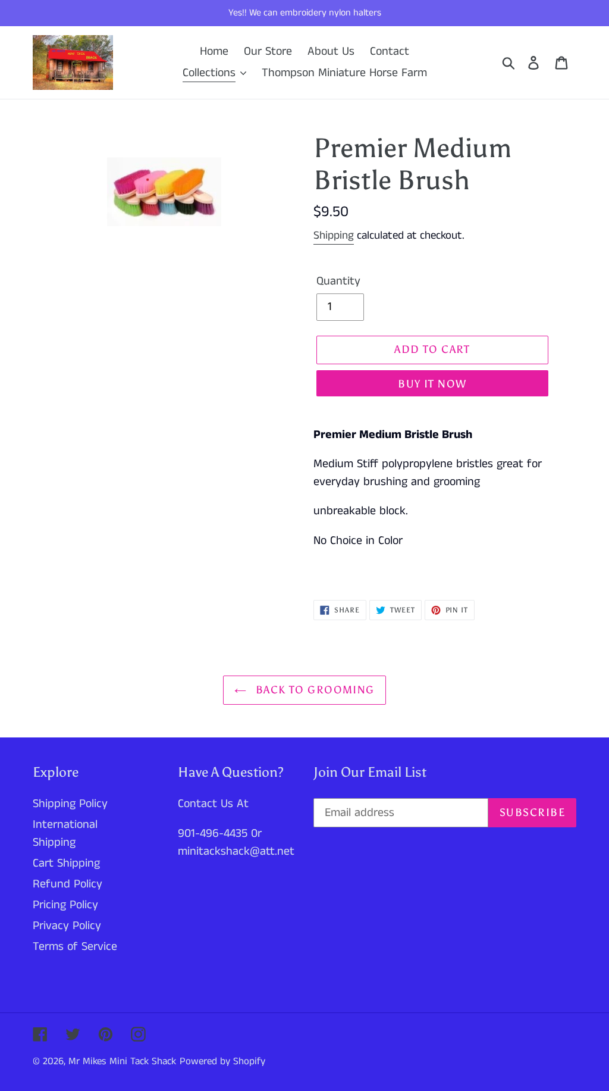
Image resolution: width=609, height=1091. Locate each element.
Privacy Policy (67, 925)
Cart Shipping (66, 863)
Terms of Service (75, 946)
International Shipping (65, 833)
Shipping (333, 235)
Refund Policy (67, 884)
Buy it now (432, 383)
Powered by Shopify (222, 1061)
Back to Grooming (313, 689)
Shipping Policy (70, 803)
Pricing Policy (65, 905)
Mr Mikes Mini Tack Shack (122, 1061)
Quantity (338, 281)
